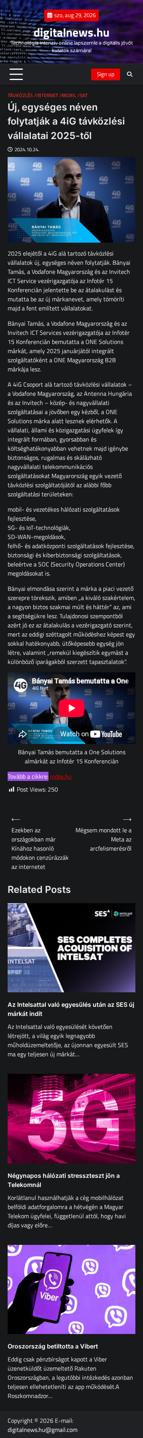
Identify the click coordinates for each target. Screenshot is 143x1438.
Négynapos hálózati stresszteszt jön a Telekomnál (64, 1180)
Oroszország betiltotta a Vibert (53, 1346)
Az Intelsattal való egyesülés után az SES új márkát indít (71, 1009)
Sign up (105, 74)
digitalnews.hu (71, 32)
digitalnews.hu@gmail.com (42, 1429)
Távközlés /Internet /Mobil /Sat (48, 95)
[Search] (129, 74)
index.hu (61, 776)
